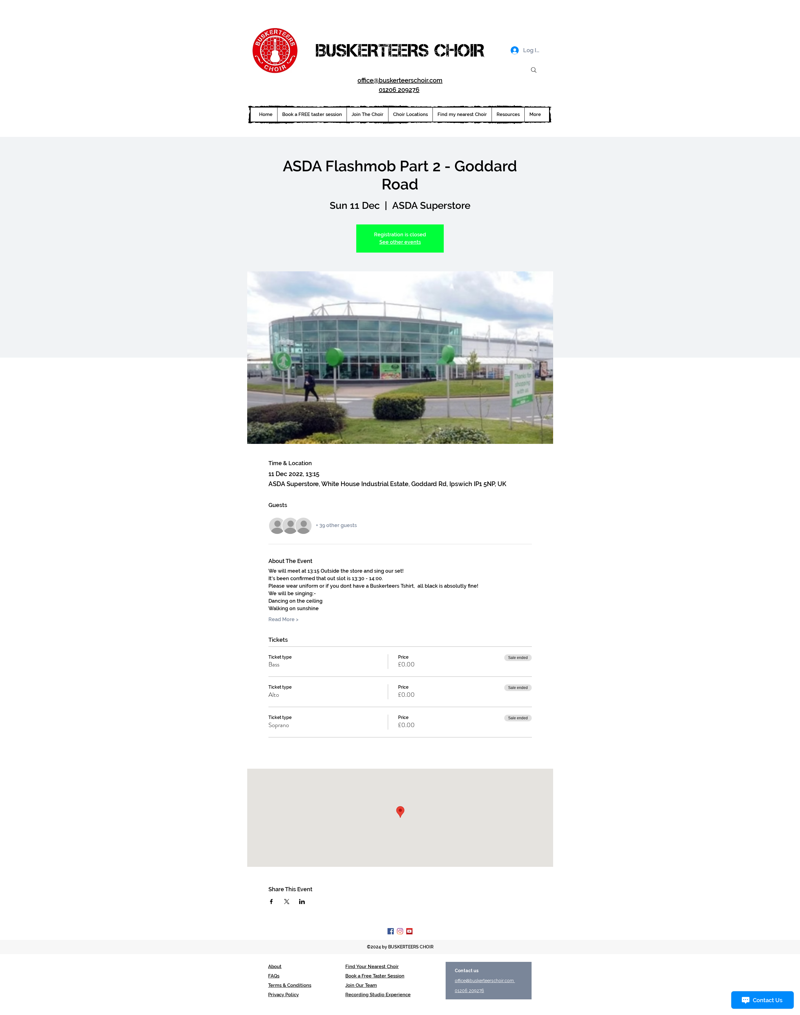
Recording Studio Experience (378, 994)
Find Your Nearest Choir (372, 966)
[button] (410, 115)
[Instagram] (400, 931)
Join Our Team (361, 985)
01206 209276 (399, 89)
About (275, 966)
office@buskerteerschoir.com (400, 80)
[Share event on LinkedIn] (302, 901)
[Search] (533, 70)
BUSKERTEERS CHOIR (400, 50)
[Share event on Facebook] (271, 901)
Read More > (283, 619)
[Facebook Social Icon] (391, 931)
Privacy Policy (283, 994)
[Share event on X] (287, 901)
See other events (400, 242)
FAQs (273, 976)
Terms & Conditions (289, 985)
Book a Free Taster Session (374, 976)
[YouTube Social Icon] (409, 931)
